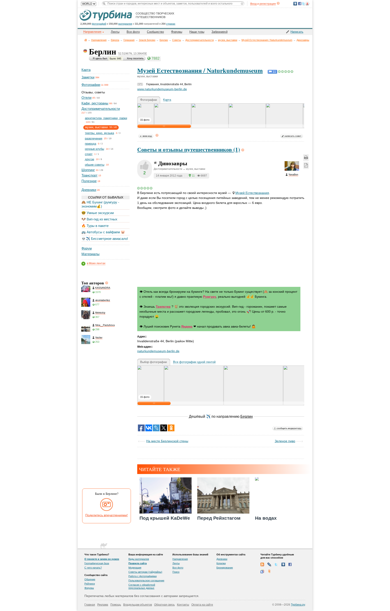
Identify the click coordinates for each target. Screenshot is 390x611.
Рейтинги (89, 583)
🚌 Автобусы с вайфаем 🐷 (103, 232)
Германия (129, 40)
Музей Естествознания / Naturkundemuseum (266, 40)
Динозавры (303, 40)
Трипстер (163, 306)
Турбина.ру (298, 604)
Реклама (102, 604)
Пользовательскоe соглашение (146, 580)
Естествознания (252, 193)
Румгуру (209, 296)
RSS (262, 564)
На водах (266, 518)
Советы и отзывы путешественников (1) (188, 149)
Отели (86, 97)
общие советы (94, 164)
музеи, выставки (227, 40)
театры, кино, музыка (99, 133)
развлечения (93, 138)
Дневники (88, 190)
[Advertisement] (105, 417)
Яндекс (187, 326)
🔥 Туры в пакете (95, 226)
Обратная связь (164, 604)
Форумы (176, 31)
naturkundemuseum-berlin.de (158, 351)
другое (89, 159)
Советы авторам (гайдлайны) (145, 572)
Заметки (87, 77)
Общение (89, 579)
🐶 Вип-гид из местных (99, 219)
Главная (85, 40)
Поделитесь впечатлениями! (106, 515)
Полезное (89, 181)
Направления (99, 40)
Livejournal (269, 564)
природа (90, 143)
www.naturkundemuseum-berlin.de (162, 89)
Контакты (183, 604)
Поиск (175, 572)
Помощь (115, 604)
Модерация (134, 567)
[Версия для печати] (306, 157)
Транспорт (89, 175)
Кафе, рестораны (94, 103)
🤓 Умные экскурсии (97, 213)
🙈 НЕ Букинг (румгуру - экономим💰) (100, 204)
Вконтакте (283, 564)
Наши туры (196, 31)
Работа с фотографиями (142, 576)
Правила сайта (137, 563)
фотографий (99, 23)
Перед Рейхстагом (219, 518)
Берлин (164, 40)
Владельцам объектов (137, 604)
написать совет (293, 136)
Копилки (221, 563)
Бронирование (224, 567)
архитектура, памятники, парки (106, 118)
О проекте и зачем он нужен (101, 559)
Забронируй (219, 31)
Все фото (133, 31)
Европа (115, 40)
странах (170, 23)
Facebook (290, 564)
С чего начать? (93, 567)
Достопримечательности (199, 40)
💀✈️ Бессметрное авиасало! (104, 239)
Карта (86, 70)
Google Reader (262, 571)
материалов (125, 23)
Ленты (115, 31)
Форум (86, 248)
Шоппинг (88, 170)
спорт (89, 154)
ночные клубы (94, 149)
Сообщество (155, 31)
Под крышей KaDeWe (164, 518)
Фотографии (90, 85)
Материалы (90, 254)
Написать (296, 31)
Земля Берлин (147, 40)
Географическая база (96, 563)
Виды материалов (138, 559)
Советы (176, 40)
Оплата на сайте (202, 604)
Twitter (276, 564)
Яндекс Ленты (269, 571)
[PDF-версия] (306, 165)
